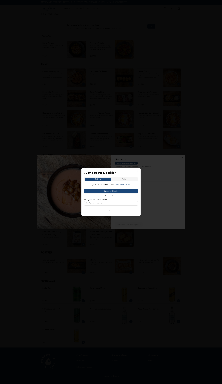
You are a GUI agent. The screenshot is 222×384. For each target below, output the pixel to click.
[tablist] (111, 179)
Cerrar (111, 211)
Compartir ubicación (111, 191)
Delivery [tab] (98, 179)
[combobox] (112, 203)
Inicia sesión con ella (123, 185)
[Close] (138, 171)
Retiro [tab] (124, 179)
